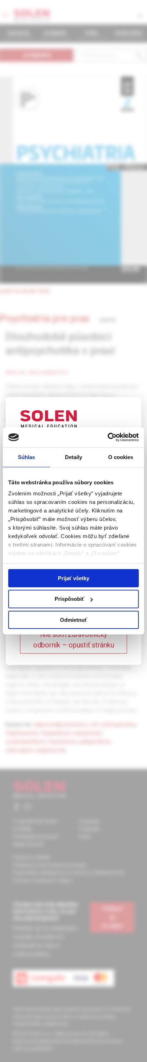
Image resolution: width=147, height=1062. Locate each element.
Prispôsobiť (69, 599)
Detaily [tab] (73, 457)
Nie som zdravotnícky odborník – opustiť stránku (73, 639)
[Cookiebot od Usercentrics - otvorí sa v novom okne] (107, 437)
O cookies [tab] (120, 457)
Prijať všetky (73, 578)
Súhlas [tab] (26, 457)
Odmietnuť (73, 620)
